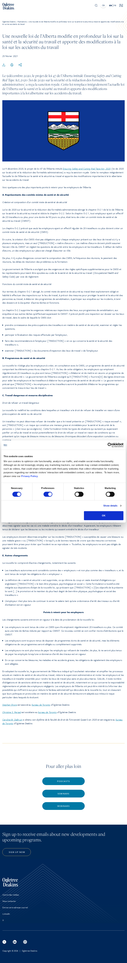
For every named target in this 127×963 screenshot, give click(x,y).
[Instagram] (25, 942)
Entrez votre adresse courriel (15, 907)
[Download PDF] (3, 65)
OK (103, 515)
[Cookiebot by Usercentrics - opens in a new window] (109, 445)
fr (115, 5)
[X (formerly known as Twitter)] (4, 942)
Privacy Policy (29, 476)
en (110, 5)
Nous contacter (9, 901)
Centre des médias (10, 894)
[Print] (12, 65)
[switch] (48, 494)
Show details (110, 505)
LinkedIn (6, 913)
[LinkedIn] (15, 942)
